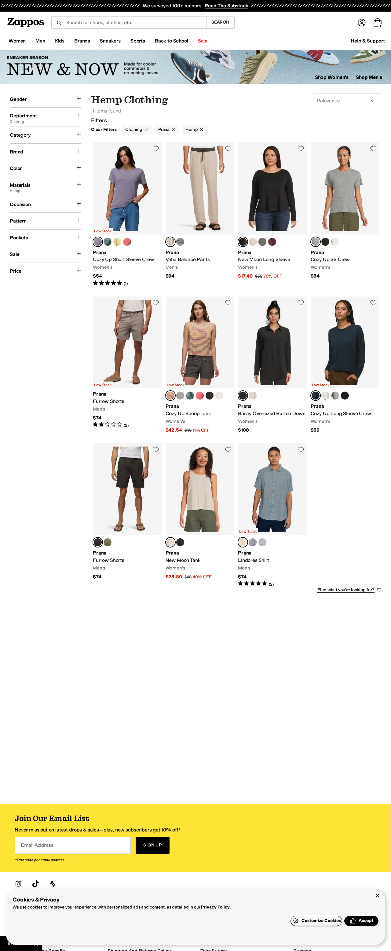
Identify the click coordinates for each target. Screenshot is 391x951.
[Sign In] (361, 23)
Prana (164, 129)
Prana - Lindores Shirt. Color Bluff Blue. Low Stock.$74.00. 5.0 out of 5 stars (272, 515)
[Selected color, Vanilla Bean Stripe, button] (170, 395)
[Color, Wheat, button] (262, 542)
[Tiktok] (35, 883)
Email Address (37, 845)
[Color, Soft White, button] (335, 242)
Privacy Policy (215, 907)
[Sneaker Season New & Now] (195, 67)
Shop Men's (369, 77)
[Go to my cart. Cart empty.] (377, 23)
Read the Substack (226, 6)
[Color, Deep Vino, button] (272, 242)
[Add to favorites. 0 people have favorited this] (156, 148)
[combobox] (128, 23)
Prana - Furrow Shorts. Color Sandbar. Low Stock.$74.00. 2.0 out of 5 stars (127, 365)
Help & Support (368, 41)
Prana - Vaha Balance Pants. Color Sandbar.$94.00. (200, 214)
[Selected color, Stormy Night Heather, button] (315, 395)
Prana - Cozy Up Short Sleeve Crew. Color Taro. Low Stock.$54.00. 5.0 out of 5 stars (127, 214)
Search (220, 22)
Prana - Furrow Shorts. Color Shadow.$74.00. (127, 515)
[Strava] (52, 883)
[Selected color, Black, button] (243, 242)
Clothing (133, 129)
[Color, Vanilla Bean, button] (117, 242)
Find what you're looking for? (346, 589)
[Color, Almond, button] (253, 242)
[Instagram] (18, 883)
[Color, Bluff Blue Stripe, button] (107, 242)
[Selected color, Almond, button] (170, 542)
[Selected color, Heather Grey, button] (315, 242)
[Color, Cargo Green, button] (107, 542)
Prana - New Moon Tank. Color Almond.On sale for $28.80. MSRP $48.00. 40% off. (200, 515)
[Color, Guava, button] (127, 242)
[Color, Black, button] (325, 242)
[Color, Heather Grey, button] (180, 395)
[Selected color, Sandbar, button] (170, 242)
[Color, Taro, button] (253, 542)
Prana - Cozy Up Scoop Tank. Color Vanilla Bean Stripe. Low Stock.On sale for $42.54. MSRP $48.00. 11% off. (200, 365)
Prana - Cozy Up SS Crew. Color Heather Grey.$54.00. (345, 214)
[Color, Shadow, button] (180, 242)
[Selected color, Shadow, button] (98, 542)
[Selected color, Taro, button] (98, 242)
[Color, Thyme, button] (262, 242)
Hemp (191, 129)
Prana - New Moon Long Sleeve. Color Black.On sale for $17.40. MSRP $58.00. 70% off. (272, 214)
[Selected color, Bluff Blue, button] (243, 542)
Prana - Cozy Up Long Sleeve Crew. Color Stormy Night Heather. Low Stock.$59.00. (345, 365)
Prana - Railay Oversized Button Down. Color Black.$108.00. (272, 365)
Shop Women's (332, 77)
